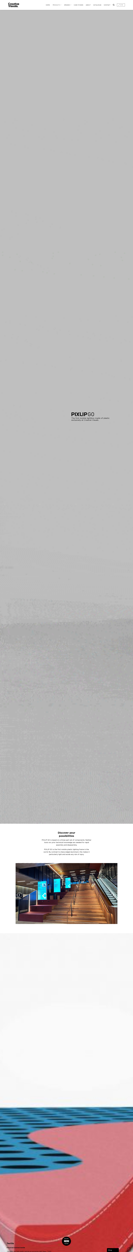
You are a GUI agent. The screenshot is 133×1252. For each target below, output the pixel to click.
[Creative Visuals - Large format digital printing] (13, 5)
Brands (67, 5)
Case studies (78, 5)
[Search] (113, 5)
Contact (107, 5)
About (88, 5)
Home (48, 5)
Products (56, 5)
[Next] (113, 895)
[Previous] (19, 895)
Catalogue (97, 5)
